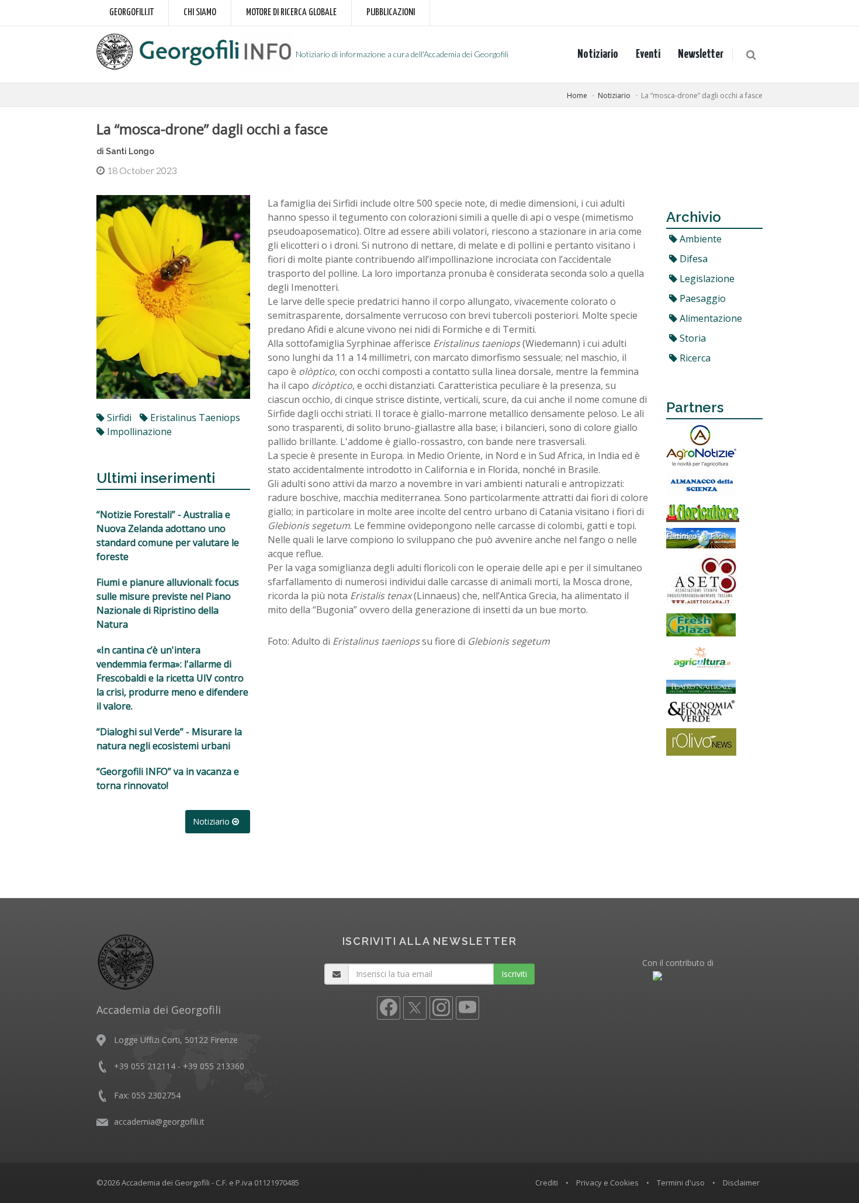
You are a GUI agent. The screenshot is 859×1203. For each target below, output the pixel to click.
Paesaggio (701, 298)
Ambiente (699, 238)
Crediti (546, 1182)
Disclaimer (741, 1182)
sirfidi (118, 417)
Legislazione (706, 278)
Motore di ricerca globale (291, 13)
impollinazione (138, 431)
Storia (691, 338)
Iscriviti (514, 973)
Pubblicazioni (390, 13)
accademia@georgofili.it (159, 1121)
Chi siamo (199, 13)
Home (577, 95)
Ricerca (694, 358)
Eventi (648, 54)
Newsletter (700, 54)
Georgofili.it (131, 13)
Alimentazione (709, 318)
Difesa (692, 258)
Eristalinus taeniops (194, 417)
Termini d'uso (681, 1182)
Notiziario (597, 54)
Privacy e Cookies (607, 1182)
